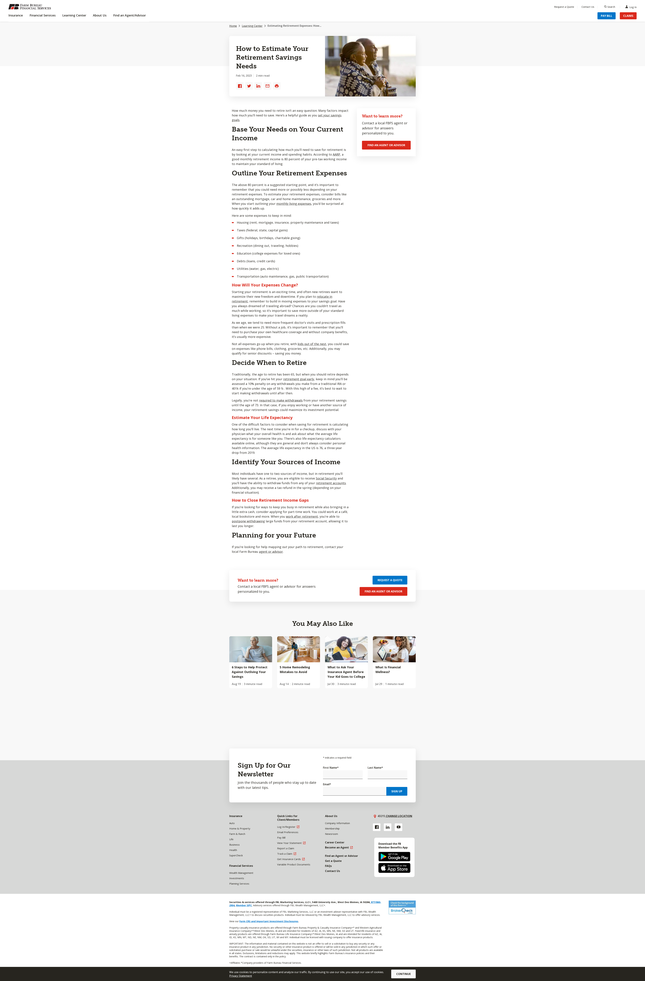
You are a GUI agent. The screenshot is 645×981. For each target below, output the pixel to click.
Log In (633, 6)
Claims (628, 16)
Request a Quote (564, 6)
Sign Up (396, 791)
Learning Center (252, 26)
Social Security (326, 478)
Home (233, 26)
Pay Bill (606, 16)
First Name (331, 767)
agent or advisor (271, 552)
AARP (336, 154)
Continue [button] (403, 974)
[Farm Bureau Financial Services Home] (30, 6)
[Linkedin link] (387, 827)
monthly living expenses (293, 204)
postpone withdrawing (248, 521)
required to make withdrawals (281, 400)
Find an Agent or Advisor (386, 145)
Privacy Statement (240, 976)
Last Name (375, 767)
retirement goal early (298, 379)
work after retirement (302, 516)
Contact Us (588, 6)
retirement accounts (331, 483)
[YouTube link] (398, 827)
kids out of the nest (312, 344)
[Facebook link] (376, 827)
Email (327, 784)
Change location (398, 816)
